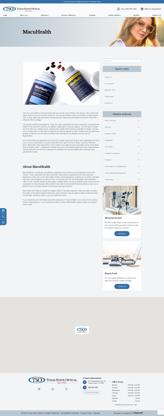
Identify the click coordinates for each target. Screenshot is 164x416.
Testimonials (109, 96)
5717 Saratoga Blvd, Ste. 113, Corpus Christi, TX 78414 (97, 382)
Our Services (109, 84)
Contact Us (156, 15)
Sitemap (96, 413)
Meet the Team (110, 90)
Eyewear (92, 15)
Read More (122, 234)
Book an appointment (92, 392)
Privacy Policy (86, 413)
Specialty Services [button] (68, 15)
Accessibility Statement (70, 413)
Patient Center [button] (113, 15)
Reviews (136, 15)
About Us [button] (23, 15)
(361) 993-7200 (93, 387)
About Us (108, 77)
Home (5, 15)
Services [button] (44, 15)
